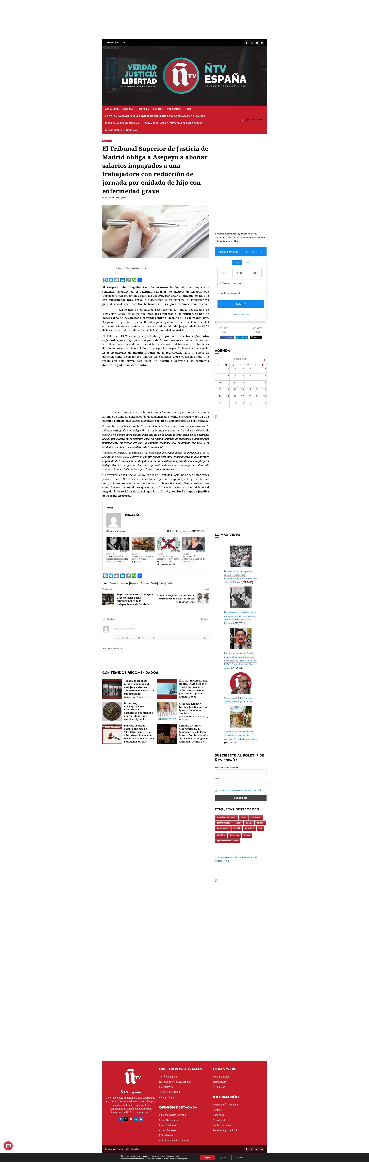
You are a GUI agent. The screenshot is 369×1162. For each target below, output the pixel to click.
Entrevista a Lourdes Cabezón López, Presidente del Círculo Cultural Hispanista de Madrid (168, 560)
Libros (238, 822)
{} (151, 638)
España (249, 822)
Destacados (150, 551)
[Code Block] (143, 638)
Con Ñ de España (168, 1076)
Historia (144, 109)
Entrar (206, 619)
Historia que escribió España (175, 1081)
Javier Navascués (223, 822)
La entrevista (166, 1086)
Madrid (170, 583)
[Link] (147, 638)
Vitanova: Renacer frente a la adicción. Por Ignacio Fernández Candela (193, 708)
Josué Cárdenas (167, 1125)
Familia (154, 583)
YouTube (135, 1149)
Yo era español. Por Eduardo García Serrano (238, 699)
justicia (162, 583)
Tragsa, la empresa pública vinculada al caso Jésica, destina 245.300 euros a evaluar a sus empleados (139, 687)
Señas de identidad (169, 1092)
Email (217, 778)
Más (189, 109)
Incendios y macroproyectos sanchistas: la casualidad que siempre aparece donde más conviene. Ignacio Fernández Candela (138, 713)
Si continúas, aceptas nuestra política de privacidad (239, 790)
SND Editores (220, 1081)
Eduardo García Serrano (226, 817)
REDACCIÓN (109, 198)
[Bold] (115, 638)
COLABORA (256, 119)
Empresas (107, 141)
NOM (243, 817)
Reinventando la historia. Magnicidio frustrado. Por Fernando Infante (117, 559)
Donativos (218, 1114)
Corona (247, 835)
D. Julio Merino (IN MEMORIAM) (121, 130)
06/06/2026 (183, 719)
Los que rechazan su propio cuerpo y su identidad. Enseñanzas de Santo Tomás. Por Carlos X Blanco (240, 577)
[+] (154, 638)
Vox (260, 828)
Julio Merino (255, 817)
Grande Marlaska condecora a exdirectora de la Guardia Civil (193, 559)
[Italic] (119, 638)
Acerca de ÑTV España (225, 1104)
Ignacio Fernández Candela (193, 717)
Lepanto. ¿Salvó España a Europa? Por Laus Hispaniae (142, 559)
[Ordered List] (131, 638)
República (221, 835)
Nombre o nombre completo (227, 767)
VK (127, 1149)
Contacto (218, 1109)
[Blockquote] (139, 638)
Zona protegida (167, 1097)
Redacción (131, 697)
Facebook (110, 1149)
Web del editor (221, 1076)
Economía (134, 583)
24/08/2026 (143, 697)
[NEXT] (264, 360)
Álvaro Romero (167, 1130)
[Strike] (127, 638)
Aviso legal (219, 1120)
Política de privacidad (225, 1130)
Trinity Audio (131, 268)
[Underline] (123, 638)
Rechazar (240, 1157)
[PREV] (217, 360)
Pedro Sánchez (222, 828)
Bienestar (124, 583)
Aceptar (207, 1157)
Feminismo (234, 835)
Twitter (120, 1149)
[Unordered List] (135, 638)
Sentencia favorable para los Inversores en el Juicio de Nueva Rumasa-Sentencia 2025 (155, 116)
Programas (174, 109)
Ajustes (223, 1157)
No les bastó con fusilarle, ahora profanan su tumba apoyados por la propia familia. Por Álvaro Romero (240, 618)
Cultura (128, 109)
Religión (158, 109)
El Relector (219, 1086)
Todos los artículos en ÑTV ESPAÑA (187, 531)
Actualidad (112, 109)
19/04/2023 (121, 198)
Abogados (114, 583)
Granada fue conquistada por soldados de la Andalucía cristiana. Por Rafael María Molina (240, 735)
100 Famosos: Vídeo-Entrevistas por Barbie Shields (173, 123)
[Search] (242, 119)
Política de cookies (223, 1125)
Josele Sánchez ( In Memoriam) (122, 123)
